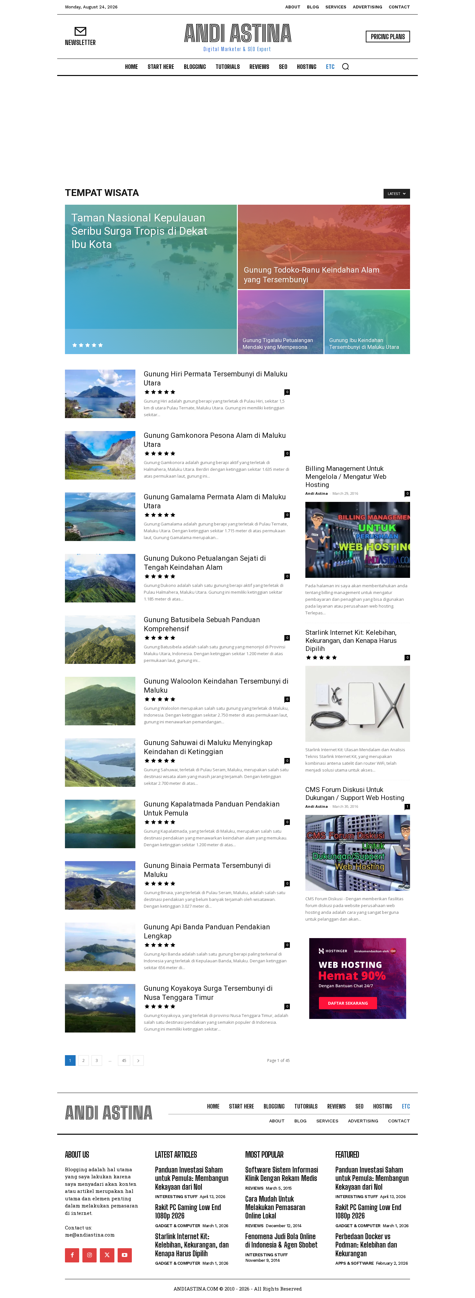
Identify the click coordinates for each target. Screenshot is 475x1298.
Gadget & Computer (177, 1225)
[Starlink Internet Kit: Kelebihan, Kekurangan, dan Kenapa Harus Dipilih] (357, 704)
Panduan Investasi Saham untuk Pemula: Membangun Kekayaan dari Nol (191, 1178)
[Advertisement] (237, 124)
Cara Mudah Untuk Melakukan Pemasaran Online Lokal (275, 1207)
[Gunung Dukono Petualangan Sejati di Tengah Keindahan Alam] (100, 578)
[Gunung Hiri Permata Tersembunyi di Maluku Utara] (100, 394)
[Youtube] (125, 1255)
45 (124, 1060)
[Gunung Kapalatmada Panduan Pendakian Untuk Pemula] (100, 824)
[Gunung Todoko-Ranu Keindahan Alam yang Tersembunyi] (324, 247)
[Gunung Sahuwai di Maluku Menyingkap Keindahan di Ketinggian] (100, 762)
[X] (107, 1255)
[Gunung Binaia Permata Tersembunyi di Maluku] (100, 885)
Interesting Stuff (176, 1196)
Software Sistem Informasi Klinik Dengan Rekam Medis (281, 1174)
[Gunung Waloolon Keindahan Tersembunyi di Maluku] (100, 701)
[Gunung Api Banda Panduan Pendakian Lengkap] (100, 947)
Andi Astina (316, 493)
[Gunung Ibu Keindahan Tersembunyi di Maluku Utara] (367, 322)
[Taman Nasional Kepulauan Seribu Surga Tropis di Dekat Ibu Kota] (151, 267)
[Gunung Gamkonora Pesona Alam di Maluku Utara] (100, 455)
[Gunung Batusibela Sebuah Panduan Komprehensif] (100, 639)
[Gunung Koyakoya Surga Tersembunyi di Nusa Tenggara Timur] (100, 1008)
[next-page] (138, 1060)
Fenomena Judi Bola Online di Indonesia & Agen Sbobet (281, 1240)
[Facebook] (72, 1255)
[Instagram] (89, 1255)
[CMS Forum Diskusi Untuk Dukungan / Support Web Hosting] (357, 853)
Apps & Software (354, 1263)
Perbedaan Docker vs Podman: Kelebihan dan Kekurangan (366, 1245)
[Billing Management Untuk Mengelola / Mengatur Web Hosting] (357, 540)
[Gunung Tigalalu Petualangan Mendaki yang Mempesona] (280, 322)
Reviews (254, 1188)
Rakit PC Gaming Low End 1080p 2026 (188, 1211)
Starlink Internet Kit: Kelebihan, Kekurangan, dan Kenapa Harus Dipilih (351, 641)
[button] (345, 66)
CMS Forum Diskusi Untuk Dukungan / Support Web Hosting (354, 794)
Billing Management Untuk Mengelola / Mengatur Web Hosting (345, 477)
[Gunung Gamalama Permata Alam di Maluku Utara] (100, 516)
